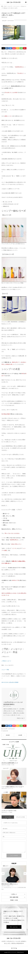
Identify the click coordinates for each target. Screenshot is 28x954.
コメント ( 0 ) (8, 817)
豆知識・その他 (14, 900)
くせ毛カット (14, 894)
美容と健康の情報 (14, 897)
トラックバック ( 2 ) (20, 817)
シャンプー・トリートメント (9, 728)
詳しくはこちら (14, 927)
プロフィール (20, 718)
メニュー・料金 (5, 669)
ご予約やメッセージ (6, 661)
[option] (14, 877)
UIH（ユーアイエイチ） (14, 2)
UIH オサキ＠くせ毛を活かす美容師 (10, 682)
